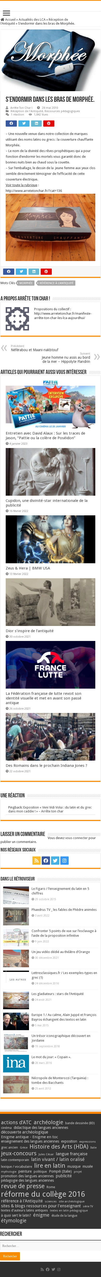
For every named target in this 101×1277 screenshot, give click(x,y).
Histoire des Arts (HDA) (59, 1146)
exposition (69, 1141)
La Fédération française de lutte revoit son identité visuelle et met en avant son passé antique (43, 698)
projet (78, 1171)
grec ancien (9, 1147)
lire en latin (49, 1165)
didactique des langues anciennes (41, 1128)
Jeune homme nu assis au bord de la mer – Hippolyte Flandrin (66, 358)
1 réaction (17, 114)
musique (74, 1166)
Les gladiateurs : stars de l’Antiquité (58, 994)
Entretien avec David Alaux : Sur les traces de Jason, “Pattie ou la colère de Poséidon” (45, 435)
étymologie (13, 1221)
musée (88, 1166)
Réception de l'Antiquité (27, 111)
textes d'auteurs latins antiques (24, 1210)
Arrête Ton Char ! (21, 108)
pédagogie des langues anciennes (27, 1180)
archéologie (48, 1122)
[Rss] (36, 860)
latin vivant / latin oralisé (58, 1159)
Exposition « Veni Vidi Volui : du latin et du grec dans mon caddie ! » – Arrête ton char (50, 809)
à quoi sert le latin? (16, 1215)
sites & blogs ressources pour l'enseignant (41, 1205)
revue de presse (23, 1186)
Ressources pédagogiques (62, 111)
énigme (41, 1215)
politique (40, 1171)
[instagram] (64, 860)
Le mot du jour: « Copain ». (51, 1057)
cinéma (6, 1128)
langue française (72, 1153)
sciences (51, 1201)
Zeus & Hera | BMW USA (28, 568)
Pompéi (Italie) (60, 1171)
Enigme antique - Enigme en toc (29, 1137)
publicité (64, 1175)
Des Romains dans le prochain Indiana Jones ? (46, 765)
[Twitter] (55, 860)
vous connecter (76, 838)
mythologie (8, 1171)
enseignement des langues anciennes (30, 1141)
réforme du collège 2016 (43, 1194)
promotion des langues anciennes (27, 1176)
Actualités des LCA (32, 19)
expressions (87, 1141)
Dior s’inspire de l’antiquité (30, 631)
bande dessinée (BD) (80, 1123)
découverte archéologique (24, 1132)
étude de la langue (64, 1215)
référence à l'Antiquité (57, 283)
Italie (93, 1147)
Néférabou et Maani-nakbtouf (34, 348)
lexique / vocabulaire (16, 1166)
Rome (51, 1187)
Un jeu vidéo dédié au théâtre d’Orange (61, 952)
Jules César (46, 1154)
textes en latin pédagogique (69, 1210)
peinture (25, 1171)
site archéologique (71, 1201)
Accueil (10, 19)
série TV (88, 1206)
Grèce (23, 1147)
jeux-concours (19, 1153)
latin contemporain (15, 1160)
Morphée (26, 283)
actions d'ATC (16, 1123)
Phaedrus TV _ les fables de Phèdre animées (64, 910)
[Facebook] (46, 860)
